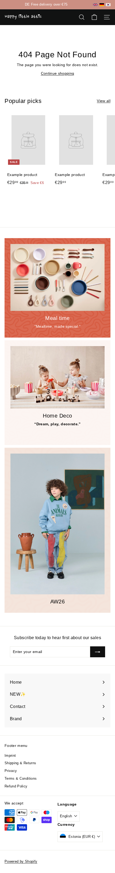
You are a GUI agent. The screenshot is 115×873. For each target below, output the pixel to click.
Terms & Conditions (21, 778)
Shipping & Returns (20, 763)
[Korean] (108, 4)
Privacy (11, 771)
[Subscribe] (97, 651)
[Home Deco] (57, 377)
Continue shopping (57, 73)
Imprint (10, 756)
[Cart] (94, 17)
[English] (95, 4)
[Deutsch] (101, 4)
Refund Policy (16, 786)
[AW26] (57, 524)
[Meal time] (57, 277)
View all (103, 101)
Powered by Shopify (21, 861)
